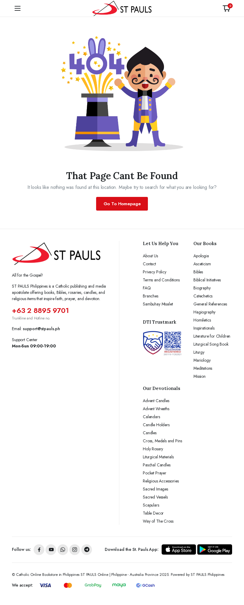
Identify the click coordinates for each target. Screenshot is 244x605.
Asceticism (202, 264)
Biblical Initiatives (207, 280)
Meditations (202, 368)
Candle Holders (156, 425)
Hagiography (204, 312)
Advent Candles (156, 401)
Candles (150, 433)
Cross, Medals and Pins (162, 441)
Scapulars (151, 505)
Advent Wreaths (156, 409)
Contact (149, 264)
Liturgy (198, 352)
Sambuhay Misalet (158, 304)
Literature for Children (211, 336)
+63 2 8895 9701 (40, 310)
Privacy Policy (154, 272)
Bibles (198, 272)
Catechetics (202, 296)
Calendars (151, 417)
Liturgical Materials (158, 457)
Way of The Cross (158, 521)
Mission (199, 376)
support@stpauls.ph (41, 329)
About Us (150, 256)
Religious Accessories (161, 481)
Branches (150, 296)
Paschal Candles (157, 465)
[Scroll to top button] (234, 578)
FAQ (147, 288)
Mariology (202, 360)
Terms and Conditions (161, 280)
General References (210, 304)
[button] (226, 8)
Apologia (201, 256)
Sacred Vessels (155, 497)
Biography (202, 288)
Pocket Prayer (154, 473)
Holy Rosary (153, 449)
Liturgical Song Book (211, 344)
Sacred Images (155, 489)
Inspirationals (204, 328)
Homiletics (202, 320)
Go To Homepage (122, 203)
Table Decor (153, 513)
